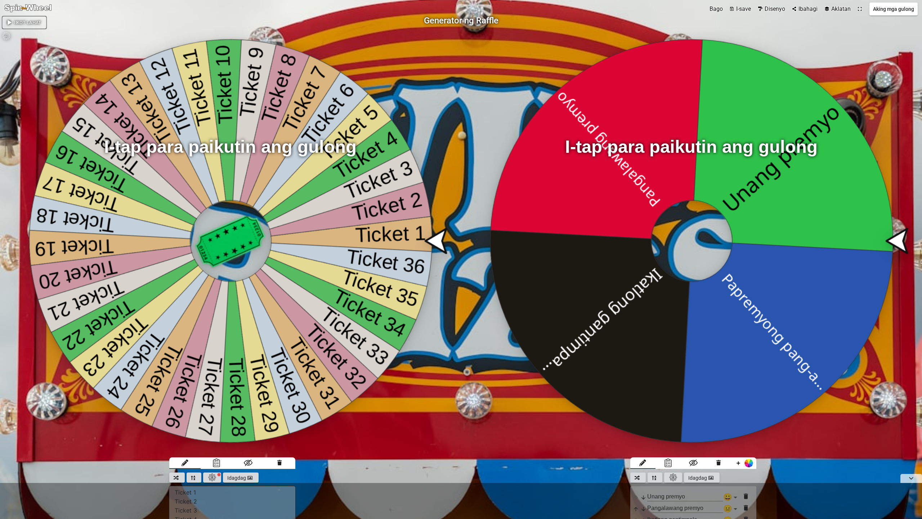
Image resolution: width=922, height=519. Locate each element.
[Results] (216, 463)
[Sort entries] (194, 478)
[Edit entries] (185, 463)
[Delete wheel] (279, 463)
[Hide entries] (248, 463)
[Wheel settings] (212, 478)
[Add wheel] (743, 463)
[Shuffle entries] (177, 478)
